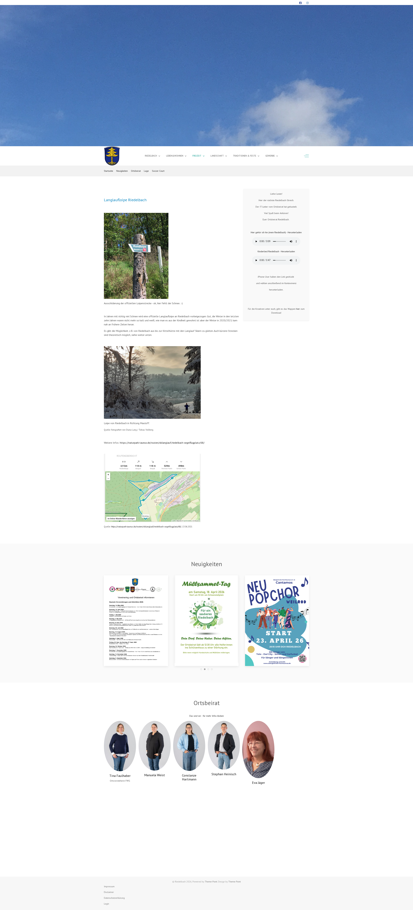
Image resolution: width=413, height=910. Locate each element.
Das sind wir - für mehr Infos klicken (206, 715)
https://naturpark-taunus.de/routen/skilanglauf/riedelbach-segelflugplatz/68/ (162, 442)
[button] (136, 619)
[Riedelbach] (112, 156)
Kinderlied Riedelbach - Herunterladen (276, 251)
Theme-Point (211, 881)
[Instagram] (307, 3)
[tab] (201, 669)
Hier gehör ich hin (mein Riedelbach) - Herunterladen (276, 232)
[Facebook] (300, 3)
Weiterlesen (277, 647)
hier (298, 308)
